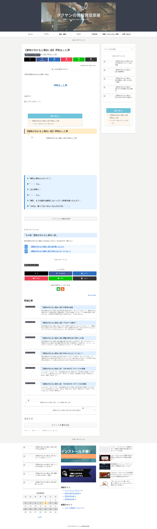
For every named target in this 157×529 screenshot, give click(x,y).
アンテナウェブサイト (73, 490)
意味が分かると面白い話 (32, 265)
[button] (91, 59)
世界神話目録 (69, 499)
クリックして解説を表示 (62, 219)
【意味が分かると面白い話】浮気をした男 (45, 121)
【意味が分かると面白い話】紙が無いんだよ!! (47, 247)
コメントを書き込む (60, 425)
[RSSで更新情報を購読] (62, 289)
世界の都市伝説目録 (72, 493)
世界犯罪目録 (69, 496)
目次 (52, 116)
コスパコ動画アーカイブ (74, 508)
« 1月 (40, 517)
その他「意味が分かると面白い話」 (44, 124)
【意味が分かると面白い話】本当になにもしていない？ (50, 251)
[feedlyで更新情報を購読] (58, 289)
